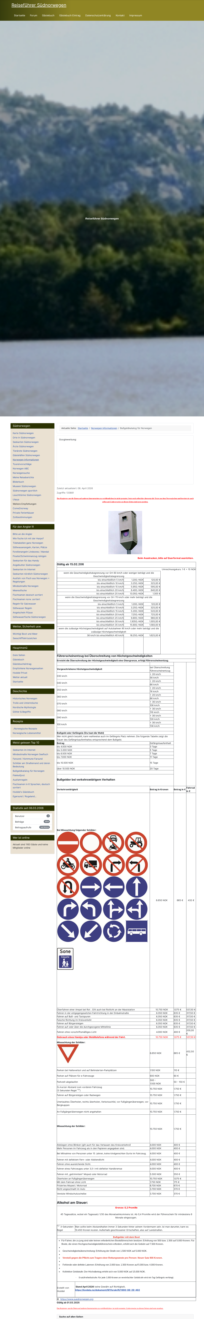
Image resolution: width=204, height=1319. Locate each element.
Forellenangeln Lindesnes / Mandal (31, 551)
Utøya (16, 499)
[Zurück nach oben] (200, 1315)
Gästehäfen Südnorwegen (26, 455)
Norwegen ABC (21, 468)
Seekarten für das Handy (26, 560)
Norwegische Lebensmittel (27, 733)
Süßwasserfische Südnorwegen (29, 617)
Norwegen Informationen (26, 459)
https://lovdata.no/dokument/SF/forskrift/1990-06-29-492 (107, 1290)
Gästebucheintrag (22, 664)
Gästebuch (48, 15)
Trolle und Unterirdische (25, 703)
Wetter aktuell (20, 677)
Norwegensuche (21, 473)
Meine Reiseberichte (23, 477)
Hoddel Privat (20, 672)
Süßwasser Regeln (22, 608)
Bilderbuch (18, 481)
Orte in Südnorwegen (24, 437)
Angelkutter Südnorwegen (26, 565)
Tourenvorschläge (22, 464)
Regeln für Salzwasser (24, 603)
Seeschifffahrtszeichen (25, 638)
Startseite (19, 15)
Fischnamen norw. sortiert (26, 599)
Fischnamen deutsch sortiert (28, 594)
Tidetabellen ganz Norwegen (28, 542)
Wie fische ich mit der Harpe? (28, 538)
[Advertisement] (125, 462)
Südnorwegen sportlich (25, 490)
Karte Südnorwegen (23, 433)
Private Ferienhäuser (23, 512)
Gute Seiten (19, 655)
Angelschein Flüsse (23, 612)
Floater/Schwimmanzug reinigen (29, 556)
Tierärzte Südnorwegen (25, 450)
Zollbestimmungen (22, 517)
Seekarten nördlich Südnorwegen (30, 573)
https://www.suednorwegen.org (76, 1299)
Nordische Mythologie (24, 707)
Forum (33, 15)
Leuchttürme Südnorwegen (27, 495)
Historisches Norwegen (25, 698)
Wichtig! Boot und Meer (25, 633)
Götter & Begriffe (22, 711)
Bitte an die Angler (22, 534)
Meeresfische (20, 590)
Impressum (135, 15)
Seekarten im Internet (24, 569)
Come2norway (20, 508)
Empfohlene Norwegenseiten (28, 668)
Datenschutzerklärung (98, 15)
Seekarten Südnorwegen (26, 442)
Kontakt (120, 15)
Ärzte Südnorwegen (23, 446)
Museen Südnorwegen (24, 486)
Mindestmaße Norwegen (25, 586)
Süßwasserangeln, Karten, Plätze (30, 547)
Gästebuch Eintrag (69, 15)
